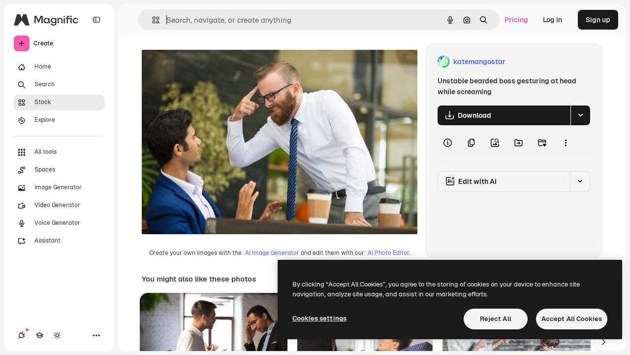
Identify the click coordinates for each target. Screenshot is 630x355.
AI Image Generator (272, 253)
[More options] (565, 143)
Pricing (516, 19)
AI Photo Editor (388, 253)
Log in (552, 19)
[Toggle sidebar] (96, 20)
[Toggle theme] (57, 335)
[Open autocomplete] (151, 20)
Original (205, 62)
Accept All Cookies (571, 319)
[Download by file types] (580, 115)
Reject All (495, 319)
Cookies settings (319, 318)
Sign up (598, 19)
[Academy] (39, 335)
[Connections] (22, 335)
